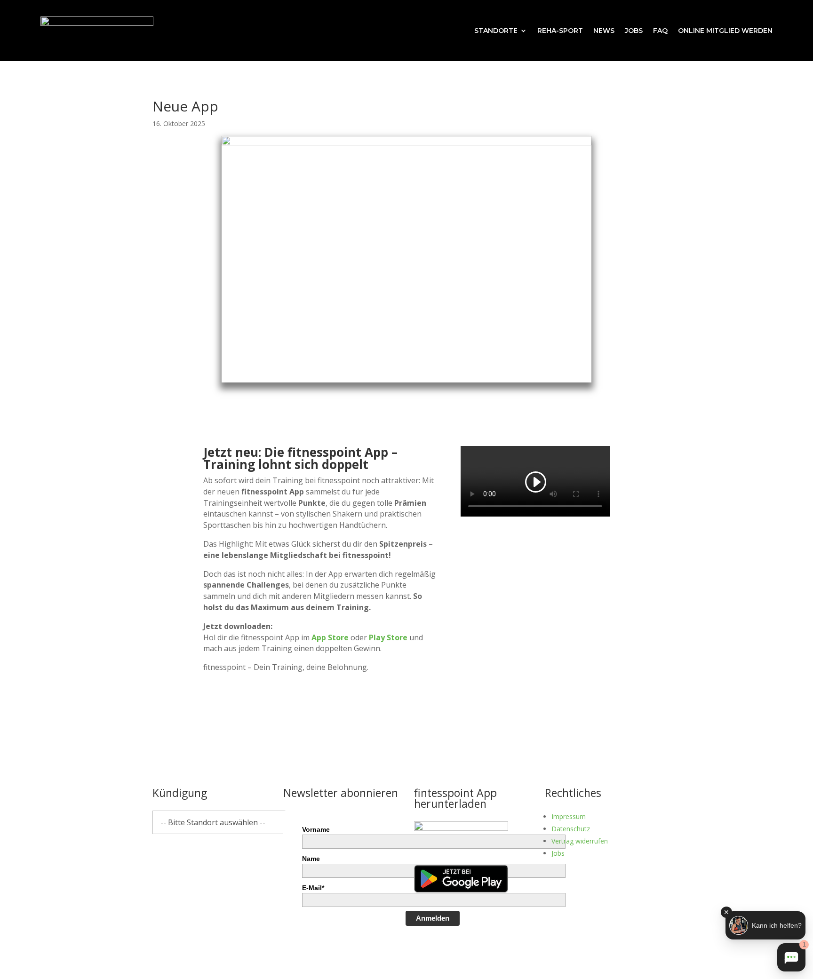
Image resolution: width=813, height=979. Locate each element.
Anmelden (432, 918)
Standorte (496, 30)
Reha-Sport (560, 30)
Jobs (634, 30)
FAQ (660, 30)
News (603, 30)
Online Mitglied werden (725, 30)
